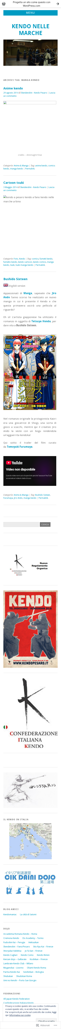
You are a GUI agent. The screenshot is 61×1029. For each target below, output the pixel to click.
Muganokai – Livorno (13, 967)
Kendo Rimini (43, 955)
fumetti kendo (46, 259)
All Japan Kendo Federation (16, 999)
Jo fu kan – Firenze (33, 951)
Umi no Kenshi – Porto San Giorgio (19, 980)
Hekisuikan (33, 942)
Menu (30, 12)
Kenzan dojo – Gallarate (14, 959)
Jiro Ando (18, 498)
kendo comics (39, 262)
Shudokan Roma (24, 976)
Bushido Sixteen (15, 279)
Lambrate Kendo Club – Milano (18, 963)
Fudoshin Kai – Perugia (14, 942)
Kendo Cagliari (10, 955)
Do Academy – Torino (33, 938)
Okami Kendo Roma (36, 967)
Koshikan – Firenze (39, 959)
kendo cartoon (25, 262)
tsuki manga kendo (24, 265)
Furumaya (8, 498)
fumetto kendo (10, 262)
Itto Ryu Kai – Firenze (43, 946)
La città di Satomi (28, 914)
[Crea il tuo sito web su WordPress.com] (30, 4)
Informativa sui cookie (19, 1015)
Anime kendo (13, 88)
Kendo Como (27, 955)
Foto (16, 259)
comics (35, 259)
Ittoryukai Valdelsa (12, 951)
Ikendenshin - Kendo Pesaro (34, 93)
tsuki (12, 265)
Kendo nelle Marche (30, 29)
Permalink (30, 169)
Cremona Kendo (11, 938)
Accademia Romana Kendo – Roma (20, 934)
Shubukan (8, 976)
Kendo (22, 259)
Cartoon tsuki (13, 182)
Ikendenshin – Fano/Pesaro (16, 946)
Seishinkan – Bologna (33, 972)
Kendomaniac (10, 914)
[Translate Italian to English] (5, 285)
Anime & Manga (21, 165)
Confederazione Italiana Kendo (18, 1003)
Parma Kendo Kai (11, 972)
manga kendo (16, 169)
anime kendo (41, 165)
